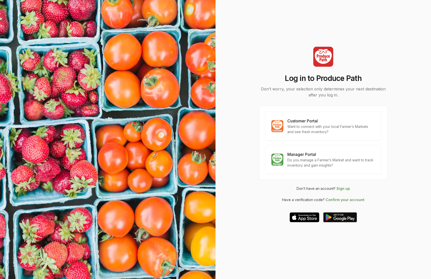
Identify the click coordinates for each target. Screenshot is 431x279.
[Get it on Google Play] (340, 217)
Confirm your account (344, 200)
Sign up (343, 188)
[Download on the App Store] (305, 217)
